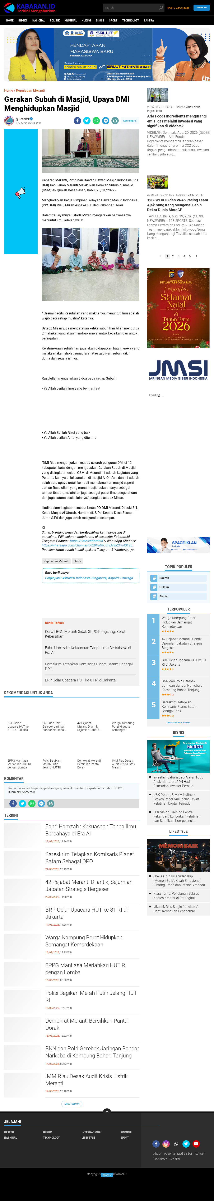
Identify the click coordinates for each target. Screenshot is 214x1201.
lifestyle (88, 1137)
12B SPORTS (194, 194)
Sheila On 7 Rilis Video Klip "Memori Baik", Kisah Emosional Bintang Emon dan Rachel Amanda (179, 880)
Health (9, 1132)
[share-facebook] (77, 120)
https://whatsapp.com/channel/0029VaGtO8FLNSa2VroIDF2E (87, 545)
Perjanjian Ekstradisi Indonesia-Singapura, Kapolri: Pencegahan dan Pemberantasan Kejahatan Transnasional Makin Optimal (90, 578)
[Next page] (196, 256)
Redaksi (174, 1159)
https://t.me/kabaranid (86, 541)
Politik (55, 20)
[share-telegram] (105, 120)
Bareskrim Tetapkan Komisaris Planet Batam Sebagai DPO (89, 857)
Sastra (149, 20)
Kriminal (71, 20)
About (157, 1153)
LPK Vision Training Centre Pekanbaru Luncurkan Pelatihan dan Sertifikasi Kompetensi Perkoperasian (176, 816)
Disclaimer (160, 1159)
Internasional (92, 1132)
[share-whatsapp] (96, 120)
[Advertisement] (90, 410)
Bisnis (100, 20)
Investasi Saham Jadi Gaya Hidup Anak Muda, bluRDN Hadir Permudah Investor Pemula (178, 781)
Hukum (86, 20)
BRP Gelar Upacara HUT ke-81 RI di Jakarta (86, 913)
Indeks (23, 20)
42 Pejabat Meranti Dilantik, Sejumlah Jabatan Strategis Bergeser (88, 885)
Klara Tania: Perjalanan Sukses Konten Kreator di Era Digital (176, 896)
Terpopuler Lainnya (178, 722)
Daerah (164, 578)
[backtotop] (107, 1112)
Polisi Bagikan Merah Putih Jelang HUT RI (91, 996)
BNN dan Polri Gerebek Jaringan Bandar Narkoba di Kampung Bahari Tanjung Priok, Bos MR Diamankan (92, 1055)
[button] (102, 78)
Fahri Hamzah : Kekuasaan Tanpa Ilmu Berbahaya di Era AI (90, 830)
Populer (202, 7)
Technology (130, 20)
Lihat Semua (72, 1104)
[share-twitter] (86, 120)
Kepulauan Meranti (56, 561)
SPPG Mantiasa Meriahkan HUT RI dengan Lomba (86, 968)
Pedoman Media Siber (178, 1153)
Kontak (199, 1153)
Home (10, 20)
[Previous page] (160, 256)
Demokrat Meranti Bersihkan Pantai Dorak (87, 1024)
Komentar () (130, 120)
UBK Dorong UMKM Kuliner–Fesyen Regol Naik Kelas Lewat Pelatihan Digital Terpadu (176, 799)
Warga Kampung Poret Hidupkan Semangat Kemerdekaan (83, 941)
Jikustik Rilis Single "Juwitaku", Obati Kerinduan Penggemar (176, 909)
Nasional (38, 20)
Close (107, 1175)
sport (113, 20)
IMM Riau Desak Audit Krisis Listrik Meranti (86, 1079)
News (77, 561)
